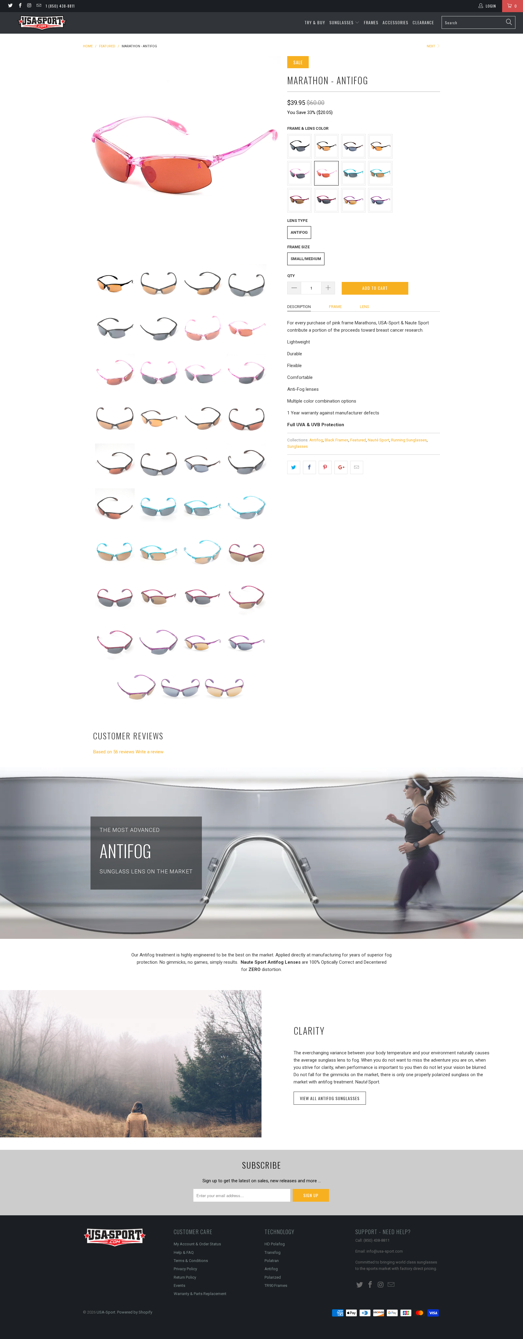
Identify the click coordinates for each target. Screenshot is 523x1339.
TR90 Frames (276, 1285)
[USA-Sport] (42, 23)
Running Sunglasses (409, 439)
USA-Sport (106, 1312)
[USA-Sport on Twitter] (10, 6)
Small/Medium (306, 258)
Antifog (299, 232)
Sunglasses (342, 22)
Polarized (273, 1277)
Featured (358, 439)
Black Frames (336, 439)
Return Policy (185, 1277)
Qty (291, 275)
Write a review (149, 752)
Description (299, 306)
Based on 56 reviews (113, 752)
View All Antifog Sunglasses (330, 1098)
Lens (364, 306)
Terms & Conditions (191, 1260)
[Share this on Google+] (340, 467)
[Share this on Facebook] (309, 467)
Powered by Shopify (134, 1312)
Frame (335, 306)
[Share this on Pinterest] (325, 467)
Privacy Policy (185, 1269)
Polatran (272, 1260)
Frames (371, 22)
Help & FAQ (184, 1252)
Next (431, 46)
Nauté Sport (378, 439)
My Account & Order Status (197, 1244)
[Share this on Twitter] (293, 467)
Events (179, 1285)
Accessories (395, 22)
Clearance (423, 22)
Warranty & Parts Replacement (200, 1293)
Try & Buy (314, 22)
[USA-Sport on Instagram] (29, 6)
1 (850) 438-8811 (60, 5)
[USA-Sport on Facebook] (19, 6)
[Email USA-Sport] (38, 6)
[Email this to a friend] (356, 467)
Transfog (273, 1252)
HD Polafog (275, 1244)
